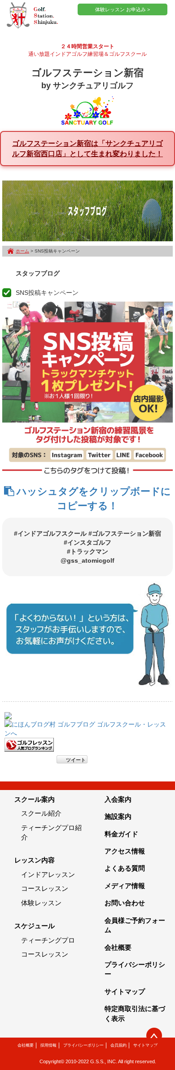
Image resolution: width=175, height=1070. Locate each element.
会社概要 (118, 947)
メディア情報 (125, 885)
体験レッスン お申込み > (122, 9)
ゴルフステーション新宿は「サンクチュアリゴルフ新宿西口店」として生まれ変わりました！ (87, 148)
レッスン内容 (34, 860)
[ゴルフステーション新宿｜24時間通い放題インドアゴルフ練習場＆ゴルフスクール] (32, 15)
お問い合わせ (125, 903)
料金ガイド (121, 834)
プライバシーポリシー (83, 1045)
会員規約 (118, 1045)
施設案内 (118, 816)
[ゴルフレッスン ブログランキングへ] (29, 744)
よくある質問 (125, 868)
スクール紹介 (41, 813)
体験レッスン (41, 903)
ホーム (22, 250)
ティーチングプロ (48, 940)
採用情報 (48, 1045)
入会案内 (118, 799)
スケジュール (34, 926)
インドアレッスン (48, 874)
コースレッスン (44, 888)
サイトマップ (125, 991)
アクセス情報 (125, 851)
